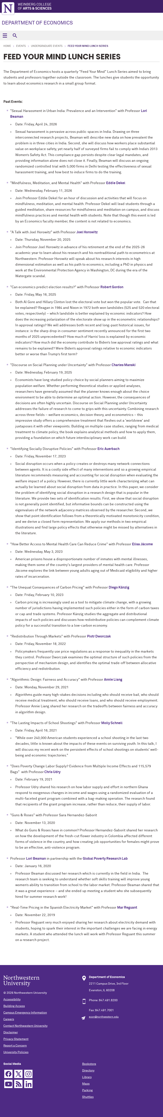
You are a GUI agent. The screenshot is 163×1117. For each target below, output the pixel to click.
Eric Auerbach (108, 449)
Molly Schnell (111, 723)
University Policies (15, 1052)
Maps (86, 1083)
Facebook (8, 1074)
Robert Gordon (111, 287)
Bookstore (89, 1064)
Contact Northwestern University (25, 1025)
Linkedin (28, 1084)
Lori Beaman (36, 858)
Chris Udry (52, 772)
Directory (88, 1070)
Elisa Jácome (142, 544)
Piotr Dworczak (99, 636)
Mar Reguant (127, 907)
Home (7, 46)
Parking (87, 1090)
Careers (8, 1019)
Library (87, 1077)
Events (21, 46)
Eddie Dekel (115, 183)
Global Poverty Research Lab (105, 858)
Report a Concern (15, 1045)
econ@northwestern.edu (104, 1017)
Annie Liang (113, 679)
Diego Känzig (119, 587)
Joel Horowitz (87, 232)
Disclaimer (10, 1032)
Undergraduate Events (47, 46)
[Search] (15, 35)
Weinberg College (35, 6)
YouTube (8, 1084)
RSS (18, 1084)
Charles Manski (124, 365)
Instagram (28, 1074)
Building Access (14, 1006)
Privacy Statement (15, 1039)
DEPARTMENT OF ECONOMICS (37, 23)
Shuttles (88, 1097)
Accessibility (12, 999)
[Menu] (5, 35)
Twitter (18, 1074)
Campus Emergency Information (25, 1012)
